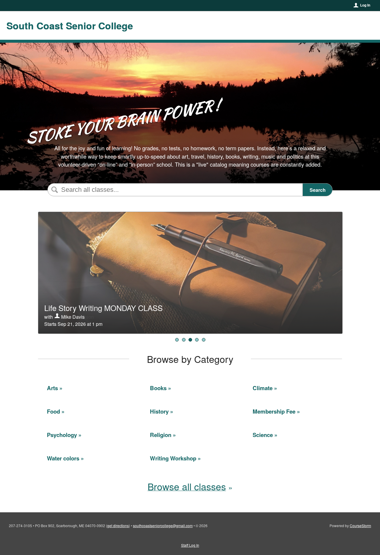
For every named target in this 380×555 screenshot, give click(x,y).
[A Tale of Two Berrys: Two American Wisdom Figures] (203, 340)
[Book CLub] (184, 340)
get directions (118, 525)
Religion (160, 435)
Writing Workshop (173, 458)
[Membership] (177, 340)
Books (158, 388)
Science (263, 435)
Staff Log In (190, 545)
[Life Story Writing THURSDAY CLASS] (197, 340)
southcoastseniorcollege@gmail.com (163, 525)
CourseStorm (360, 525)
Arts (52, 388)
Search (318, 189)
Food (53, 411)
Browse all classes (187, 486)
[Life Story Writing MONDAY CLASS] (190, 340)
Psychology (62, 435)
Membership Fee (274, 411)
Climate (263, 388)
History (159, 411)
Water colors (63, 458)
